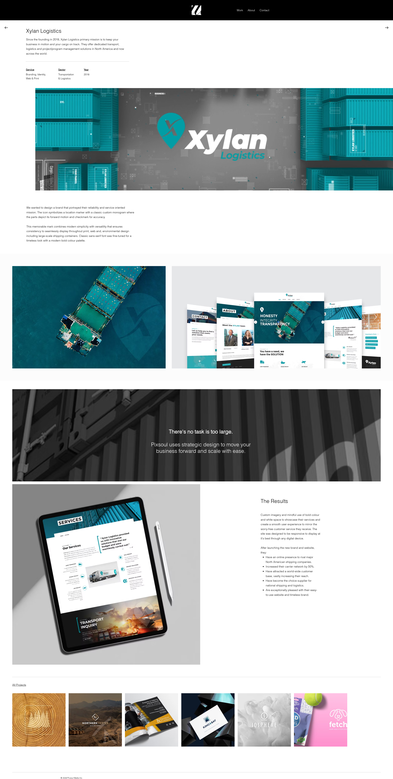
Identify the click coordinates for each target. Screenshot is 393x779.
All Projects (19, 685)
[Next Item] (375, 317)
